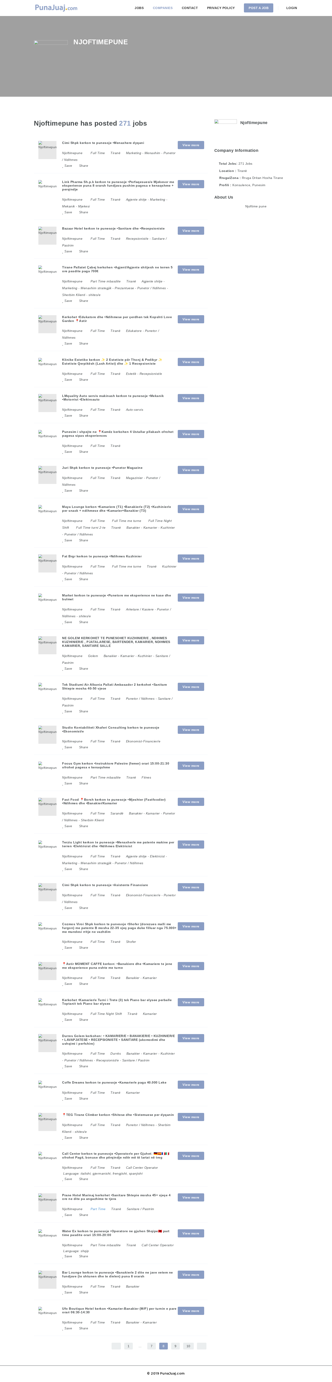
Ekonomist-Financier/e (143, 741)
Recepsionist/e (137, 238)
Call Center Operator (142, 1167)
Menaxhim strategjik (96, 288)
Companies (163, 8)
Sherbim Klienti (73, 295)
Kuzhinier (168, 527)
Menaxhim (152, 153)
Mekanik (68, 206)
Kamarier (150, 527)
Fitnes (146, 777)
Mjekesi (84, 206)
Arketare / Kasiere (140, 609)
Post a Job (259, 8)
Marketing (133, 153)
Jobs (139, 8)
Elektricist (157, 856)
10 (188, 1346)
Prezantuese (124, 288)
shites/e (95, 295)
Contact (190, 8)
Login (291, 8)
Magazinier (134, 478)
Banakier (133, 527)
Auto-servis (134, 409)
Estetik (131, 373)
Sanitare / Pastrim (136, 1060)
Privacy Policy (221, 8)
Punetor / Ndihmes (151, 288)
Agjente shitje (136, 199)
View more (190, 145)
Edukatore (134, 331)
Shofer (131, 941)
